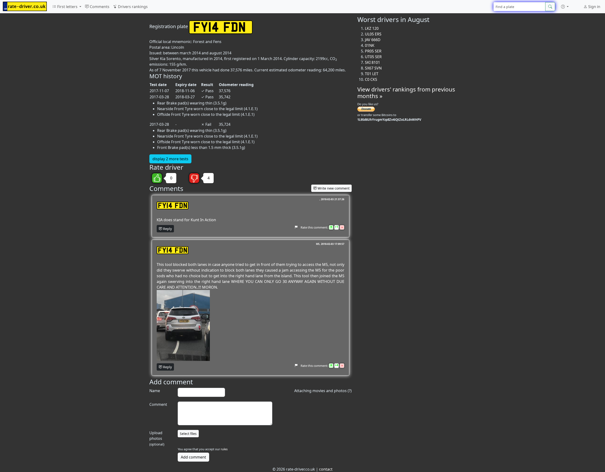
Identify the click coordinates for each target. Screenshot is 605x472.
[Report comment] (296, 227)
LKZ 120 (372, 28)
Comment (158, 404)
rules (224, 449)
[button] (564, 6)
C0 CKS (371, 79)
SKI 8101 (372, 62)
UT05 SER (373, 56)
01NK (369, 45)
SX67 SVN (373, 68)
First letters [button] (67, 6)
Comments (99, 6)
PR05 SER (373, 51)
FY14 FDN (172, 205)
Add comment (193, 457)
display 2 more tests (170, 158)
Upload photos (156, 438)
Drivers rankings (132, 6)
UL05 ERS (373, 34)
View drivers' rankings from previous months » (406, 92)
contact (326, 469)
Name (154, 390)
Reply (167, 228)
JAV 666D (372, 39)
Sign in (593, 6)
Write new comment (333, 188)
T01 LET (371, 73)
